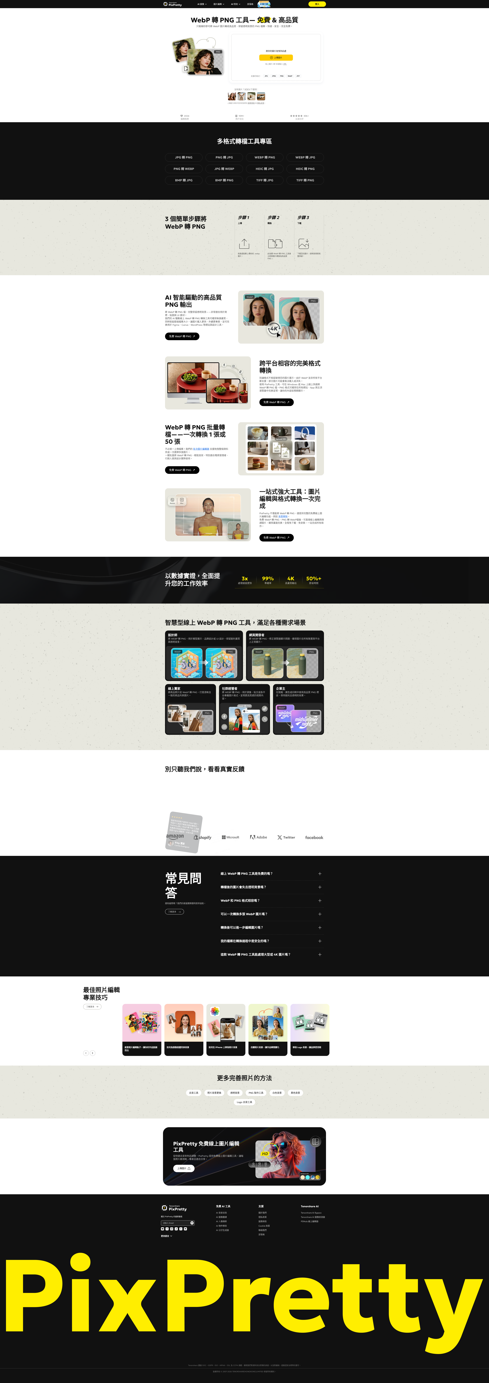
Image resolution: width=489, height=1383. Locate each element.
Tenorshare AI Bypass (311, 1212)
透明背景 (235, 1092)
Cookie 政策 (264, 1226)
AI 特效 (234, 4)
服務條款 (263, 1221)
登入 (317, 4)
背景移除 (283, 516)
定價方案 (264, 4)
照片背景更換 (214, 1092)
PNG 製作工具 (256, 1092)
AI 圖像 (201, 4)
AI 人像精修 (221, 1221)
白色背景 (277, 1092)
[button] (86, 1053)
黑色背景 (295, 1092)
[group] (141, 1030)
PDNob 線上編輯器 (309, 1221)
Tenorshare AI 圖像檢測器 (313, 1217)
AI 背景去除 (221, 1212)
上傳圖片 (181, 1168)
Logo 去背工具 (244, 1102)
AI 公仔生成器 (222, 1230)
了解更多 (90, 1006)
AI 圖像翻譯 (221, 1217)
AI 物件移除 (221, 1226)
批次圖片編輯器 (201, 449)
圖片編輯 (218, 4)
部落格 (250, 4)
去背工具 (193, 1092)
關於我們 (263, 1212)
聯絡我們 (263, 1230)
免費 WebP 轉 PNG (180, 336)
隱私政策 (263, 1217)
